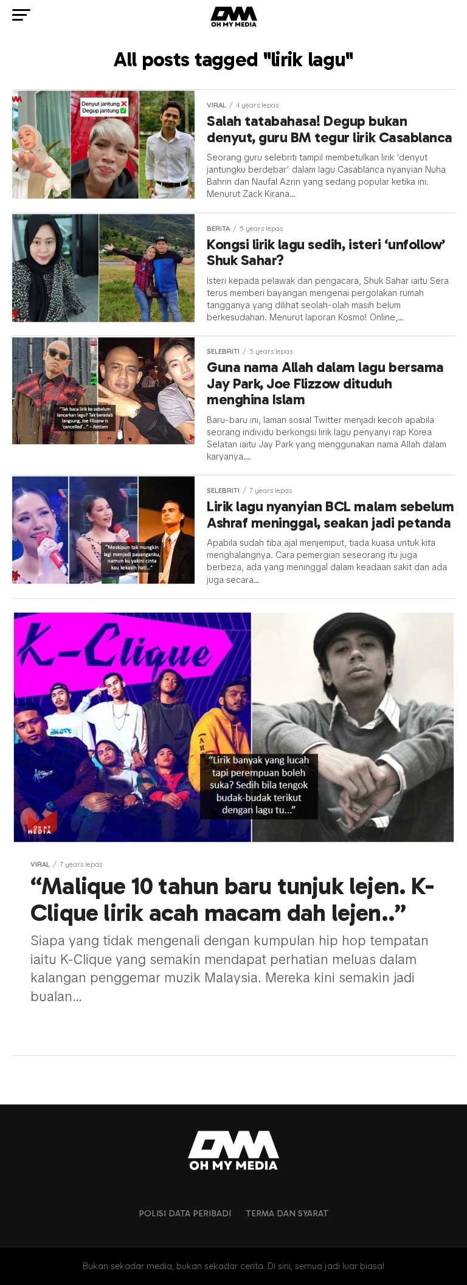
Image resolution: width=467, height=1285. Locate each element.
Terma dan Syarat (287, 1213)
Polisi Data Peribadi (185, 1213)
